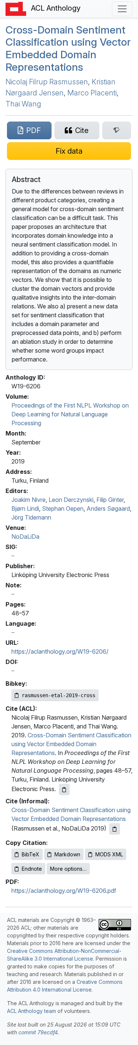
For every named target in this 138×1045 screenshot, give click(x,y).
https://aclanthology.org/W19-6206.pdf (63, 890)
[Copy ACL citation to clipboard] (64, 789)
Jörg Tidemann (31, 517)
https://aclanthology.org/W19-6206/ (60, 651)
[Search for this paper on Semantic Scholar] (116, 130)
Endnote (32, 869)
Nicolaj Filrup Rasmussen (47, 81)
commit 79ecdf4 (38, 1032)
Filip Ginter (110, 499)
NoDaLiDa (25, 536)
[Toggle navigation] (122, 8)
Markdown (67, 854)
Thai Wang (23, 103)
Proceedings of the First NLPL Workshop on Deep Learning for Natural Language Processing (70, 414)
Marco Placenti (92, 92)
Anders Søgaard (108, 508)
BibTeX (30, 854)
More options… (68, 869)
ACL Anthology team (31, 1011)
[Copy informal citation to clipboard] (114, 829)
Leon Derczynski (71, 499)
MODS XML (109, 854)
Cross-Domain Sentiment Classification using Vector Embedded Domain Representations (68, 48)
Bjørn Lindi (25, 508)
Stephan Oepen (63, 508)
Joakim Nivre (28, 499)
